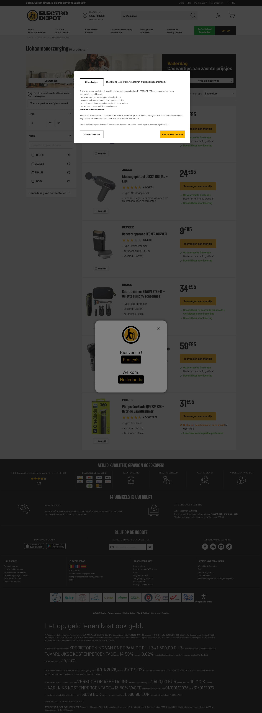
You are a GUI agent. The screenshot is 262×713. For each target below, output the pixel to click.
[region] (132, 107)
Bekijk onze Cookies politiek (92, 109)
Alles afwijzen (91, 82)
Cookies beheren (92, 134)
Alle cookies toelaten (172, 134)
